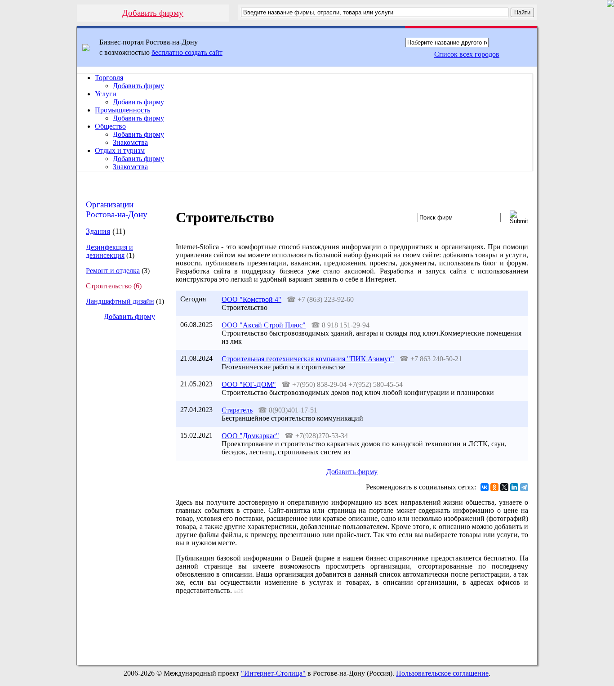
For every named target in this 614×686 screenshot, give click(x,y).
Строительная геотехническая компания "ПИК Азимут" (308, 359)
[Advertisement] (122, 479)
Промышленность (122, 110)
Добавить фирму (152, 13)
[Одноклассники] (494, 487)
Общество (110, 126)
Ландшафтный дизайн (120, 301)
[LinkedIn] (514, 487)
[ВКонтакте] (485, 487)
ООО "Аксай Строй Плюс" (264, 325)
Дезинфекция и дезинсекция (109, 251)
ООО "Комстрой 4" (251, 299)
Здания (98, 231)
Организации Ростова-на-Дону (116, 209)
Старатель (237, 410)
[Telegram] (524, 487)
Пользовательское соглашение (442, 673)
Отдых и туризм (120, 150)
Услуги (105, 94)
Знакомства (130, 142)
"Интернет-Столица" (273, 673)
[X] (504, 487)
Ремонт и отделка (113, 270)
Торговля (109, 77)
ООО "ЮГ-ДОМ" (249, 384)
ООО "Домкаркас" (250, 435)
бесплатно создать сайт (186, 52)
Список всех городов (466, 54)
